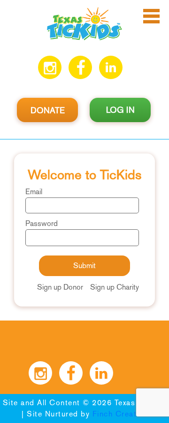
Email (33, 191)
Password (41, 223)
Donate (48, 110)
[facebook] (80, 67)
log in (120, 110)
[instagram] (49, 67)
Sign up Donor (60, 287)
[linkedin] (111, 67)
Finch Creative (119, 413)
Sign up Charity (114, 287)
